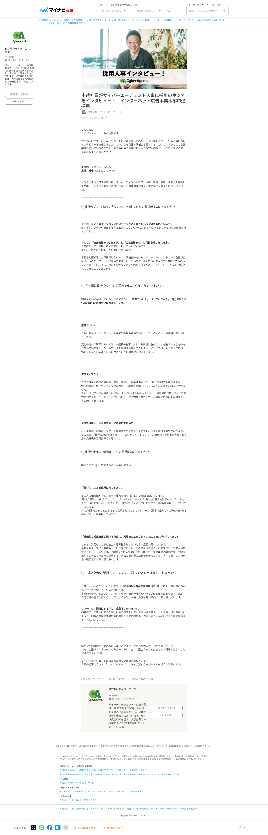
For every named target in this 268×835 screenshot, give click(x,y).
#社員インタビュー (119, 679)
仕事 (108, 774)
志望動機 (121, 770)
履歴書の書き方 (68, 770)
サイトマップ (100, 808)
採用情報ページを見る (19, 93)
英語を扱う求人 (89, 800)
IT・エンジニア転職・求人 (73, 791)
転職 (64, 782)
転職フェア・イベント (150, 774)
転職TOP (43, 20)
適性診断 (133, 770)
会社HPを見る (19, 101)
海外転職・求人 (136, 791)
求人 (72, 782)
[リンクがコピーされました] (66, 827)
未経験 (64, 800)
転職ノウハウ (131, 774)
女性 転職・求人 (118, 791)
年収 (88, 774)
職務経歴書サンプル (87, 770)
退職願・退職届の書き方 (72, 774)
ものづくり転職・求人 (97, 791)
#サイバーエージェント (94, 679)
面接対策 (117, 774)
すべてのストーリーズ (99, 20)
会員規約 (65, 808)
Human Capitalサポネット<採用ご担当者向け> (177, 808)
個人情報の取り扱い (82, 808)
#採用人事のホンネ (142, 679)
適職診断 (98, 774)
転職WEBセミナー (171, 774)
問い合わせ (114, 808)
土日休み (75, 800)
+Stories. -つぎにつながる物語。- (68, 20)
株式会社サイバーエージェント (18, 50)
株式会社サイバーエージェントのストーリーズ (137, 20)
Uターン (144, 770)
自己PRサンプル (107, 770)
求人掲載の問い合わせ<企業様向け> (138, 808)
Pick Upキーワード (86, 782)
